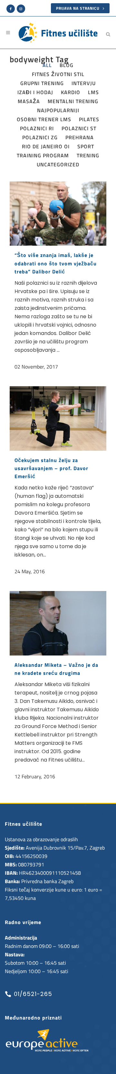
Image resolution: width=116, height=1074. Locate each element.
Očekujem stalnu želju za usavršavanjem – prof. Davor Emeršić (51, 468)
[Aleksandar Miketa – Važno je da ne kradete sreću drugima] (58, 623)
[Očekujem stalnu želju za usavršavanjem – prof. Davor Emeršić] (58, 418)
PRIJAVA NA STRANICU (78, 8)
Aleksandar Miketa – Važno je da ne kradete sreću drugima (56, 669)
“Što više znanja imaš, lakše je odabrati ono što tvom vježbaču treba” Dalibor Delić (56, 263)
